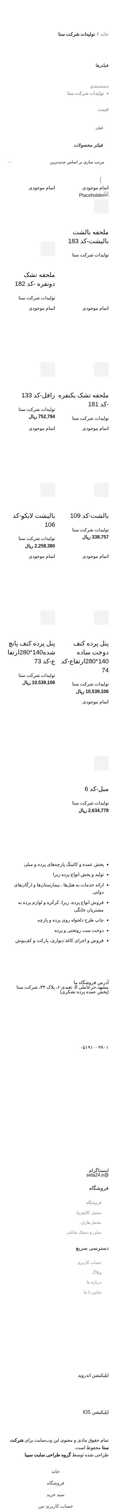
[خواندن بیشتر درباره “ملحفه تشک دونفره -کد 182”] (48, 249)
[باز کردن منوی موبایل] (106, 6)
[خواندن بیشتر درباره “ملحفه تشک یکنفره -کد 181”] (101, 369)
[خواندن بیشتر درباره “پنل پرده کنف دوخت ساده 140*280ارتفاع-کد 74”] (101, 617)
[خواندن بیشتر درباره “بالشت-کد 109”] (101, 490)
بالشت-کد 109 (89, 515)
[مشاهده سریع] (86, 206)
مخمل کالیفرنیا (88, 1212)
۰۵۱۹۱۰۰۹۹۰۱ (94, 1047)
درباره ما (94, 1282)
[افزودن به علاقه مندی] (101, 221)
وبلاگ (96, 1272)
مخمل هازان (91, 1222)
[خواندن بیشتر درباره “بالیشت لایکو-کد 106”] (48, 490)
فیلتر (99, 128)
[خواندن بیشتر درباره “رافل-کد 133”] (48, 369)
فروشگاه (93, 1202)
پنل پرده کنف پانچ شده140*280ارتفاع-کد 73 (31, 652)
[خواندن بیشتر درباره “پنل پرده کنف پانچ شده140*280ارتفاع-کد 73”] (48, 617)
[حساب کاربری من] (4, 6)
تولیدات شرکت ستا (90, 254)
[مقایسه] (70, 206)
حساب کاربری (89, 1262)
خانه (105, 34)
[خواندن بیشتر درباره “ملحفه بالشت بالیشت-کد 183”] (101, 206)
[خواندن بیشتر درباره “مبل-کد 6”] (101, 763)
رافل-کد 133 (38, 395)
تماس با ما (92, 1292)
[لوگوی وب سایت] (56, 5)
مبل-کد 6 (97, 788)
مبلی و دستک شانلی (84, 1232)
